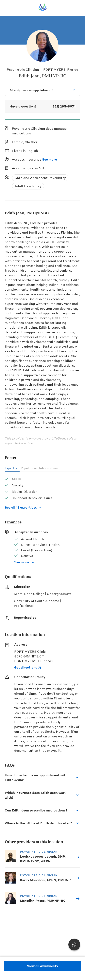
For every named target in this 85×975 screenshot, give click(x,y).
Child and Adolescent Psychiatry (40, 178)
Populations (29, 468)
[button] (42, 777)
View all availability (42, 966)
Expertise (11, 468)
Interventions (48, 468)
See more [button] (49, 159)
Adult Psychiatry (28, 186)
